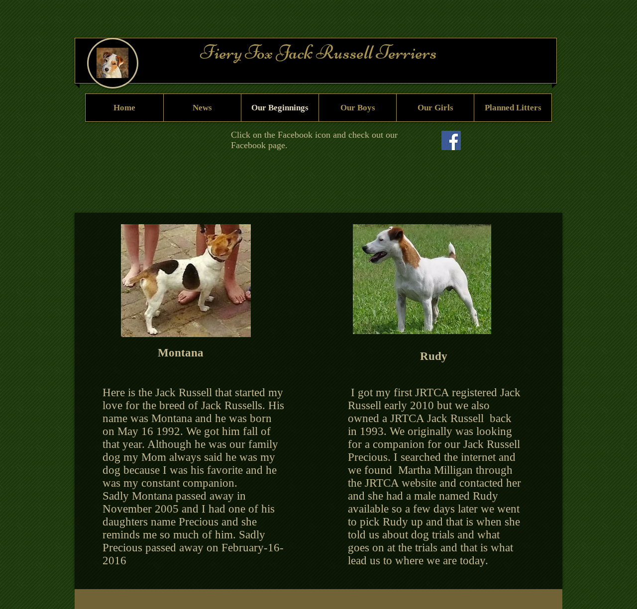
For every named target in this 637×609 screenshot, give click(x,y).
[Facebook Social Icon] (451, 140)
